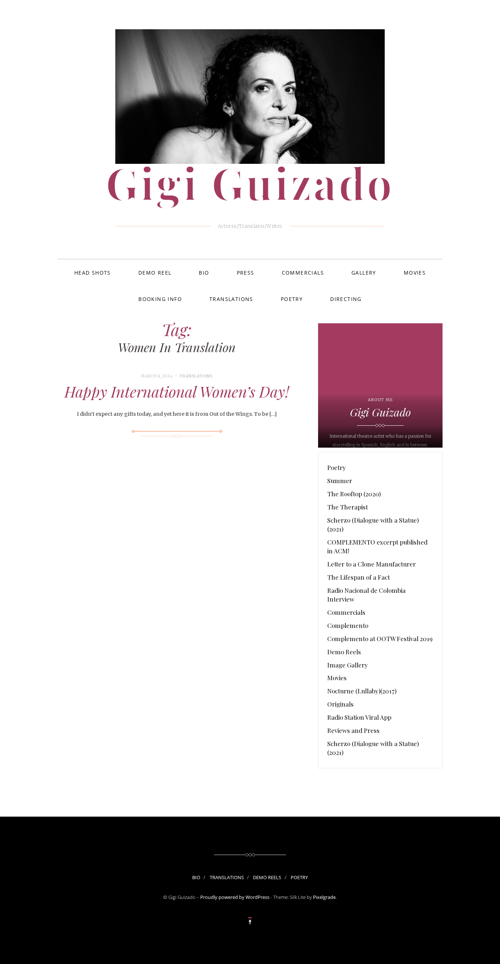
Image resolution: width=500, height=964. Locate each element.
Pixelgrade (324, 897)
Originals (340, 704)
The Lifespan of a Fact (358, 577)
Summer (339, 481)
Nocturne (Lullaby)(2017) (361, 691)
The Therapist (347, 507)
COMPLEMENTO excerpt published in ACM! (377, 546)
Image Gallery (347, 665)
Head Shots (92, 272)
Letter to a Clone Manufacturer (371, 564)
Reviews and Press (353, 730)
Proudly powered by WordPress (234, 897)
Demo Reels (344, 652)
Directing (346, 298)
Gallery (363, 272)
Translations (231, 298)
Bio (204, 272)
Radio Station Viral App (359, 717)
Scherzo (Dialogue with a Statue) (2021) (373, 524)
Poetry (292, 298)
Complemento (347, 625)
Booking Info (160, 298)
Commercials (303, 272)
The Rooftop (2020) (354, 494)
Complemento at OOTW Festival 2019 (380, 638)
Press (245, 272)
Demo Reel (155, 272)
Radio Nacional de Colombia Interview (366, 594)
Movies (415, 272)
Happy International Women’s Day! (176, 391)
